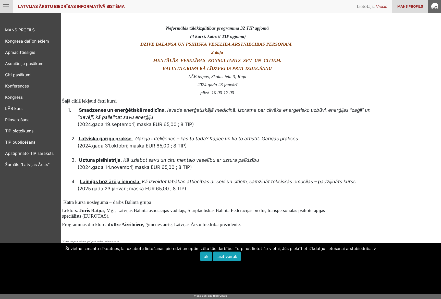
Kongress (14, 97)
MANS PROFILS (410, 6)
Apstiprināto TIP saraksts (29, 153)
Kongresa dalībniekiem (27, 41)
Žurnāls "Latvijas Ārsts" (27, 164)
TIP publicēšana (20, 142)
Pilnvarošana (17, 119)
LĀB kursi (14, 108)
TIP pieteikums (19, 130)
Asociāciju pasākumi (24, 63)
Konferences (17, 86)
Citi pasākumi (18, 74)
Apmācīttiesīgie (20, 52)
